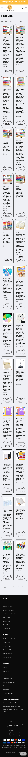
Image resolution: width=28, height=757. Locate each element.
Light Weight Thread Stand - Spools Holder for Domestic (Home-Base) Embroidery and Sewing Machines (20, 375)
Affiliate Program (7, 646)
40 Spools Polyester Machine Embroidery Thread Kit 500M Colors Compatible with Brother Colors (6, 146)
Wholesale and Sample (9, 638)
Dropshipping (6, 642)
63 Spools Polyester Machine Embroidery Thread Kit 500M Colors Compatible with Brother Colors (20, 192)
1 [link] (4, 586)
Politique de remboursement (19, 747)
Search (5, 667)
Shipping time (6, 685)
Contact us (6, 671)
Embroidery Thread (8, 606)
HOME (4, 602)
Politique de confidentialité (15, 749)
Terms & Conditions (8, 693)
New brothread (10, 745)
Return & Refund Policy (9, 682)
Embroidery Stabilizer (8, 610)
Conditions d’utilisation (11, 752)
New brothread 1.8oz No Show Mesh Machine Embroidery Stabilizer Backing (20, 512)
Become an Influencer (9, 649)
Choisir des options (20, 259)
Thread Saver (6, 628)
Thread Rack (6, 624)
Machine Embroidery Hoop (10, 613)
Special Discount (7, 653)
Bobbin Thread (7, 617)
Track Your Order (7, 678)
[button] (2, 8)
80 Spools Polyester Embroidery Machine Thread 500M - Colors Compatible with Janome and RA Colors (7, 238)
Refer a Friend (7, 657)
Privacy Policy (6, 689)
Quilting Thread (7, 621)
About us (5, 675)
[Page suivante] (14, 590)
